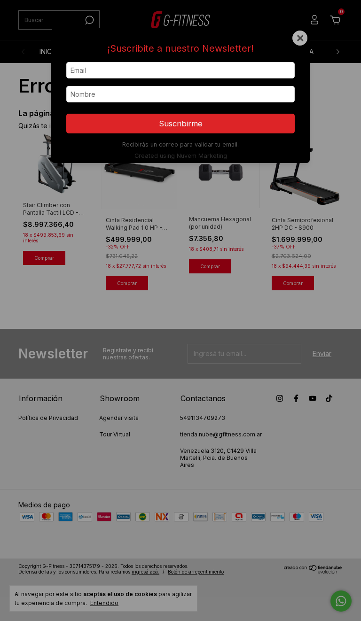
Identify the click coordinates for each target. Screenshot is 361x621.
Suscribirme (181, 123)
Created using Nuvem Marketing (180, 155)
